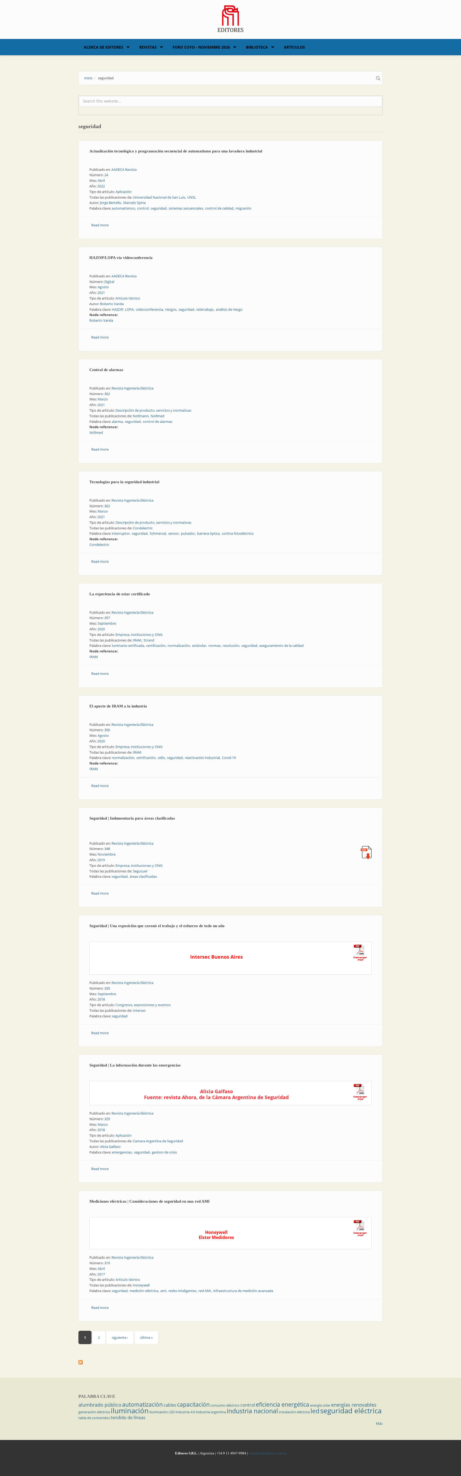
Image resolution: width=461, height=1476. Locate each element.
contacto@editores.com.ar (267, 1453)
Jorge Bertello (110, 202)
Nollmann (141, 416)
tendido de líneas (128, 1417)
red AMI (204, 1290)
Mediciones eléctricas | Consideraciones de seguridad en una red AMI (149, 1201)
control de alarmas (157, 421)
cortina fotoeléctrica (237, 533)
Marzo (103, 399)
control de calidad (219, 208)
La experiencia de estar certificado (119, 594)
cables (170, 1405)
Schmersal (158, 533)
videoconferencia (149, 309)
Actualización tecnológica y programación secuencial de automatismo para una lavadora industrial (175, 151)
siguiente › (120, 1337)
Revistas (148, 47)
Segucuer (140, 871)
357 (107, 617)
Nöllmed (96, 432)
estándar (199, 645)
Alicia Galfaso (110, 1146)
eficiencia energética (282, 1404)
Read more (100, 225)
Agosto (103, 287)
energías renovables (353, 1405)
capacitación (193, 1404)
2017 (101, 1274)
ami (163, 1290)
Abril (101, 180)
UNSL (191, 197)
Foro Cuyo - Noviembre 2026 (201, 47)
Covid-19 (229, 757)
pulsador (188, 533)
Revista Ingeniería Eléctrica (132, 388)
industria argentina (211, 1412)
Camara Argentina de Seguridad (158, 1141)
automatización (142, 1404)
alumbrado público (99, 1405)
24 (106, 174)
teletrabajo (205, 309)
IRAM (137, 640)
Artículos (294, 47)
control (143, 208)
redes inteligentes (182, 1290)
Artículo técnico (128, 298)
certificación (155, 645)
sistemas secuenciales (186, 208)
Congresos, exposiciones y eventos (143, 1004)
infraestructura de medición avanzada (243, 1290)
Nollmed (157, 416)
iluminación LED (162, 1412)
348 (107, 848)
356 (107, 729)
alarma (117, 421)
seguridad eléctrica (350, 1410)
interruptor (121, 533)
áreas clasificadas (143, 876)
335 (107, 988)
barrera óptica (208, 533)
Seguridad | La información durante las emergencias (135, 1065)
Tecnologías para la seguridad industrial (124, 482)
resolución (231, 645)
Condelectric (143, 528)
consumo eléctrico (225, 1405)
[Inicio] (231, 18)
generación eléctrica (94, 1412)
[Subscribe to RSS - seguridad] (230, 1362)
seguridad (158, 208)
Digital (109, 281)
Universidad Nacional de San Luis (159, 197)
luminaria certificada (128, 645)
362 (107, 393)
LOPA (129, 309)
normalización (179, 645)
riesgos (170, 309)
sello (161, 757)
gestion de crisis (164, 1152)
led (315, 1411)
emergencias (122, 1152)
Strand (149, 640)
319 (107, 1263)
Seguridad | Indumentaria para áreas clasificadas (132, 818)
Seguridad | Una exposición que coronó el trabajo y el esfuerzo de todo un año (157, 926)
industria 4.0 (185, 1412)
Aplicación (124, 191)
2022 (101, 186)
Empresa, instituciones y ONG (139, 634)
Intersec (139, 1010)
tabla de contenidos (94, 1417)
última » (146, 1337)
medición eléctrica (144, 1290)
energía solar (320, 1405)
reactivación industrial (202, 757)
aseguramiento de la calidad (281, 645)
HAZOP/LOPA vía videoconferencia (121, 257)
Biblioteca (257, 47)
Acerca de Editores (103, 47)
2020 (101, 629)
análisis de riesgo (229, 309)
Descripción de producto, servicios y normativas (153, 410)
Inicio (88, 78)
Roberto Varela (112, 303)
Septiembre (107, 623)
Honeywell (141, 1285)
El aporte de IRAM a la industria (118, 706)
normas (214, 645)
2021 (101, 292)
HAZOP (117, 309)
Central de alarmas (106, 370)
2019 (101, 859)
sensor (173, 533)
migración (243, 208)
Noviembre (107, 854)
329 (107, 1118)
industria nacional (252, 1411)
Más (379, 1423)
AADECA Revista (124, 169)
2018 (101, 999)
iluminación (130, 1410)
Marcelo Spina (134, 202)
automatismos (123, 208)
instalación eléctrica (294, 1412)
